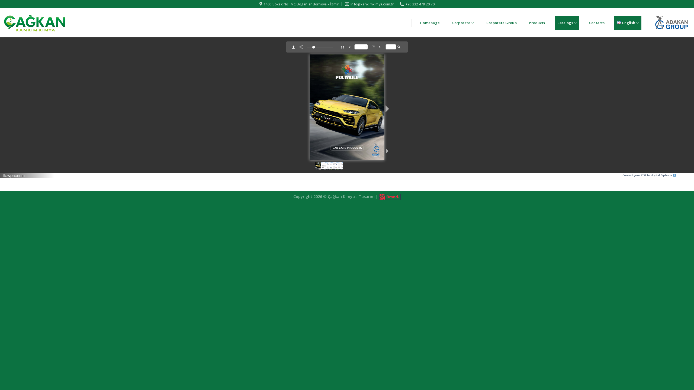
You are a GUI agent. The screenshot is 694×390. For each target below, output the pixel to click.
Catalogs (565, 22)
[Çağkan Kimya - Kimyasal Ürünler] (34, 23)
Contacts (597, 22)
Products (537, 22)
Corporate (461, 22)
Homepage (430, 22)
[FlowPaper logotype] (14, 174)
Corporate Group (501, 22)
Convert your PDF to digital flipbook (647, 175)
